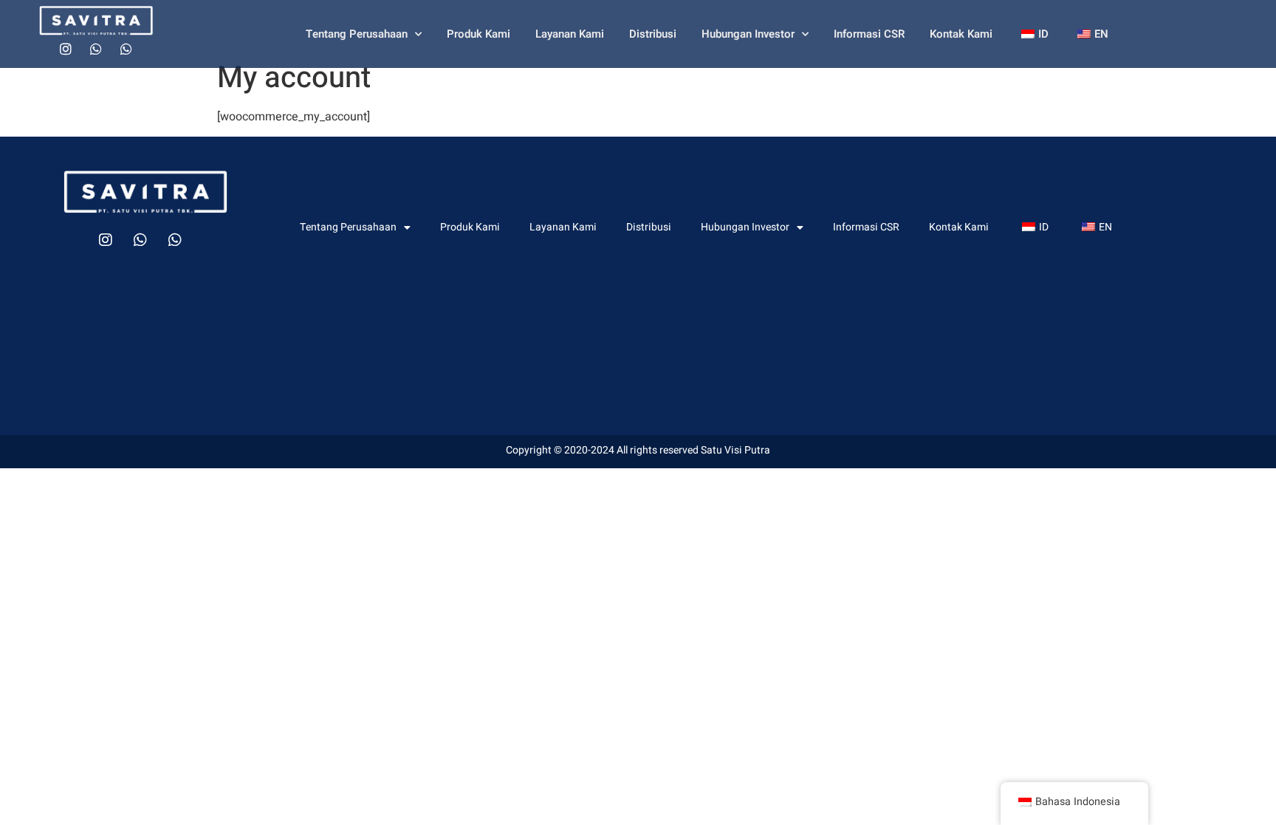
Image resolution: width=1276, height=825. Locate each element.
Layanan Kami (569, 34)
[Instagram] (65, 48)
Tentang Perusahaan (357, 34)
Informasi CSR (869, 34)
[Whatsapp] (96, 48)
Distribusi (652, 34)
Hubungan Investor (748, 34)
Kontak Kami (961, 34)
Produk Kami (478, 34)
